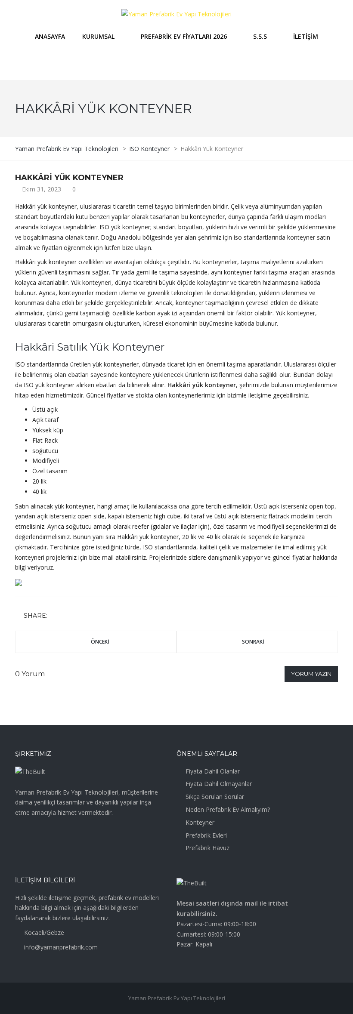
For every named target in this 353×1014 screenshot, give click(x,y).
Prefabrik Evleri (206, 835)
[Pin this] (93, 616)
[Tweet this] (68, 616)
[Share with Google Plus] (80, 616)
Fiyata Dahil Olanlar (213, 771)
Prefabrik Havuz (207, 848)
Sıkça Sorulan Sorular (215, 796)
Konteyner (200, 822)
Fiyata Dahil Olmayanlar (219, 784)
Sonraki (253, 641)
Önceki (100, 641)
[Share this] (55, 616)
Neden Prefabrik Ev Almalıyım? (228, 809)
